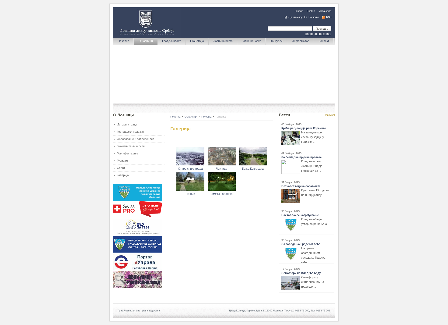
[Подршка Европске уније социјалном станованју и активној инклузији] (137, 234)
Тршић (190, 194)
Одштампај (295, 17)
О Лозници (191, 116)
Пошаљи (313, 17)
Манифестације (127, 153)
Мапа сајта (324, 11)
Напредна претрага (318, 34)
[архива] (330, 115)
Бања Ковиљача (253, 168)
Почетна (175, 116)
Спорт (121, 168)
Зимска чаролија (222, 194)
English (311, 11)
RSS (328, 17)
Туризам (122, 160)
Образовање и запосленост (135, 139)
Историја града (127, 124)
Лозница (221, 168)
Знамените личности (131, 146)
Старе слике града (190, 168)
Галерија (123, 175)
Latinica (299, 11)
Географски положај (130, 131)
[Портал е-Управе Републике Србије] (137, 269)
